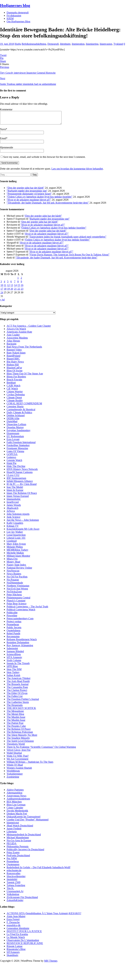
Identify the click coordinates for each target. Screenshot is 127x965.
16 (22, 285)
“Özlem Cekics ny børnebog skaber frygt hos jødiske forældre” (39, 196)
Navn (3, 129)
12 (8, 285)
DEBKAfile (13, 418)
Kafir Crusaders (15, 522)
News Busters (14, 573)
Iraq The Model (15, 487)
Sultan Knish (13, 675)
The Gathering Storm (18, 702)
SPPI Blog (12, 666)
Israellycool (13, 502)
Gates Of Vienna (15, 451)
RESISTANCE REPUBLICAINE (25, 943)
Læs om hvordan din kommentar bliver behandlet (77, 168)
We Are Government (17, 758)
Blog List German (16, 804)
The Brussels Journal (17, 684)
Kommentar (6, 109)
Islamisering (92, 43)
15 (18, 285)
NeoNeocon (13, 570)
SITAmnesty (13, 952)
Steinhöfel (12, 879)
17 (1, 288)
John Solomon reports (18, 514)
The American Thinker (18, 678)
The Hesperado (15, 705)
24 (1, 292)
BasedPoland (13, 355)
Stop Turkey (13, 672)
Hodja (18, 43)
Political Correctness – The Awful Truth (27, 606)
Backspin (11, 343)
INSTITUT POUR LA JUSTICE (24, 931)
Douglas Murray (15, 427)
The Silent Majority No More (22, 735)
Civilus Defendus (16, 394)
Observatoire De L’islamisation (23, 940)
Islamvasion (106, 43)
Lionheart (12, 540)
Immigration (78, 43)
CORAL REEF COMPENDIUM (24, 403)
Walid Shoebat (14, 752)
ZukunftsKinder (15, 900)
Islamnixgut (13, 822)
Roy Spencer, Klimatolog (20, 645)
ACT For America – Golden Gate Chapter (29, 325)
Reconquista (13, 636)
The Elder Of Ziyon (17, 693)
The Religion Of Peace (19, 729)
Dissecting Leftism (16, 424)
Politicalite (12, 612)
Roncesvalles (13, 873)
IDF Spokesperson (16, 478)
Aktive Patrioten (15, 789)
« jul (2, 299)
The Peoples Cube (16, 726)
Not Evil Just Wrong (17, 588)
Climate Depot (14, 397)
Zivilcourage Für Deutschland (22, 897)
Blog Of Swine (14, 370)
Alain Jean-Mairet (16, 916)
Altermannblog (14, 792)
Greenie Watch (14, 460)
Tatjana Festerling (16, 885)
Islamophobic (14, 499)
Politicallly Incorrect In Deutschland (25, 849)
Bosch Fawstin (14, 379)
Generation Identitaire (18, 928)
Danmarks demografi (18, 12)
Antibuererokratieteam (18, 798)
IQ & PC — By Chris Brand (22, 484)
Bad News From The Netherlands (24, 346)
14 (15, 285)
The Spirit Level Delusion (20, 741)
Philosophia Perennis (17, 846)
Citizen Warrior (15, 391)
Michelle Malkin (15, 552)
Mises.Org (12, 558)
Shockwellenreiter (16, 876)
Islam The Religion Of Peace (22, 493)
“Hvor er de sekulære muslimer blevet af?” (29, 199)
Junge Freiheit (14, 828)
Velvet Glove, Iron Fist (18, 749)
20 (11, 288)
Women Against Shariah (19, 767)
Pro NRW (12, 858)
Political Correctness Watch (21, 609)
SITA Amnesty (14, 657)
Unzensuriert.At (15, 891)
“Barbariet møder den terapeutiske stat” (27, 190)
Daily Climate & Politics (19, 412)
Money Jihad (13, 561)
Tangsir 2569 (13, 882)
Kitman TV (13, 525)
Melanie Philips (15, 546)
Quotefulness (13, 630)
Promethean (13, 624)
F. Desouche (13, 922)
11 (5, 285)
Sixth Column (14, 660)
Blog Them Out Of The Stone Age (25, 373)
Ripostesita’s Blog (16, 949)
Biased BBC (13, 358)
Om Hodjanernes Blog (18, 21)
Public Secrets (14, 627)
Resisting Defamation (18, 642)
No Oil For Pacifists (17, 576)
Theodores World (16, 743)
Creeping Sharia (15, 406)
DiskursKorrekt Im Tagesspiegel (23, 816)
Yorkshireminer (15, 773)
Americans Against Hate (19, 331)
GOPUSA (12, 454)
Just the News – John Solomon (23, 520)
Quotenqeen (13, 864)
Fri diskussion (14, 15)
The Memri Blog (15, 714)
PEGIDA (12, 843)
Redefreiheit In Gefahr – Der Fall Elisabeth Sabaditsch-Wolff (38, 867)
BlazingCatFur (14, 367)
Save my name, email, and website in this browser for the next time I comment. (44, 156)
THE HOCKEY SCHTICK (21, 708)
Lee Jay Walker (15, 531)
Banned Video (14, 349)
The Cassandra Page (17, 687)
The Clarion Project (17, 690)
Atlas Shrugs (13, 340)
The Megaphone (15, 711)
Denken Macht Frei (17, 813)
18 (5, 288)
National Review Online (19, 567)
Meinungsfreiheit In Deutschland (24, 834)
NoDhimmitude (15, 582)
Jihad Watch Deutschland (20, 825)
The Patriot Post (15, 723)
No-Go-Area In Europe (19, 840)
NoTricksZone (14, 591)
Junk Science (13, 517)
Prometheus (13, 861)
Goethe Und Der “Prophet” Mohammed (27, 819)
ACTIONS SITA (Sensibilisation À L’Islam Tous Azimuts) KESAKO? (44, 913)
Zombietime (13, 776)
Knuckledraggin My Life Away (23, 528)
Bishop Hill (13, 364)
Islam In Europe (15, 490)
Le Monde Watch (16, 937)
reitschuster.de (14, 870)
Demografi (53, 43)
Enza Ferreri (13, 919)
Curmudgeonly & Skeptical (21, 409)
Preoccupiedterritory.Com (20, 618)
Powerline (12, 615)
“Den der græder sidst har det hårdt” (25, 187)
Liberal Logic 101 (16, 537)
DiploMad (12, 421)
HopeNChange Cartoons (20, 472)
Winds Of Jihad (15, 764)
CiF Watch (12, 388)
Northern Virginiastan (18, 585)
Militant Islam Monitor (18, 555)
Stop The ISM (14, 669)
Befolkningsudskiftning (34, 43)
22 (18, 288)
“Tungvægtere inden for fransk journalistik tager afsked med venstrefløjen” (67, 236)
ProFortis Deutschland (18, 855)
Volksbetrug (13, 894)
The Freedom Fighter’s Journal (23, 699)
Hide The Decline (16, 466)
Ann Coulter (13, 334)
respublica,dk (14, 925)
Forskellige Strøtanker (18, 445)
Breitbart (11, 382)
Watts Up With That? (18, 755)
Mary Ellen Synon (16, 543)
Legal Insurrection (16, 534)
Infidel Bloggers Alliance (20, 481)
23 (22, 288)
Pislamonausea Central (18, 597)
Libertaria (12, 831)
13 (11, 285)
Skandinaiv (12, 955)
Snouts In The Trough (18, 663)
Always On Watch (16, 328)
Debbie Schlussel (16, 415)
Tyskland (118, 43)
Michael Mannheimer (18, 837)
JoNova (11, 511)
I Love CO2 (13, 475)
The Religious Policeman (20, 732)
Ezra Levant (13, 439)
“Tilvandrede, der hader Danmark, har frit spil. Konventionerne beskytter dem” (48, 202)
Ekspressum (13, 433)
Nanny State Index (16, 564)
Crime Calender (15, 807)
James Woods (14, 505)
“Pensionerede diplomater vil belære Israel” (29, 193)
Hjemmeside (6, 147)
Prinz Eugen (13, 852)
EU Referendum (15, 436)
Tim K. (10, 888)
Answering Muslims (17, 337)
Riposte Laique (14, 946)
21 (15, 288)
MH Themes (50, 960)
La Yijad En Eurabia (17, 934)
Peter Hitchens (14, 594)
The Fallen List (14, 696)
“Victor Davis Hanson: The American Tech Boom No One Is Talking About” (69, 254)
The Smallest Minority (18, 738)
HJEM (10, 18)
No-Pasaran (13, 579)
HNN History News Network (22, 469)
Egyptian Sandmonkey (18, 430)
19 (8, 288)
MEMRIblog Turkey (17, 549)
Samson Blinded (15, 651)
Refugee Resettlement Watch (22, 639)
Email (3, 138)
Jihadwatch (12, 508)
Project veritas (14, 621)
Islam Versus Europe (17, 496)
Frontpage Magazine (17, 448)
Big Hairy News (15, 361)
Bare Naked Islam (16, 352)
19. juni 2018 (7, 43)
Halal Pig (11, 463)
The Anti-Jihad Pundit (18, 681)
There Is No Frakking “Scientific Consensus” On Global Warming (41, 746)
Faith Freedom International (21, 442)
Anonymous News (16, 795)
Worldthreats (13, 770)
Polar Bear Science (16, 603)
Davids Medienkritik (17, 810)
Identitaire (65, 43)
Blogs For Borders (16, 376)
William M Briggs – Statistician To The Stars (30, 761)
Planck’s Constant (16, 600)
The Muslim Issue (16, 717)
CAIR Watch (13, 385)
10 (1, 285)
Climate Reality (15, 400)
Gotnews (11, 457)
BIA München (14, 801)
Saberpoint (12, 648)
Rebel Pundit (13, 633)
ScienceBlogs (14, 654)
